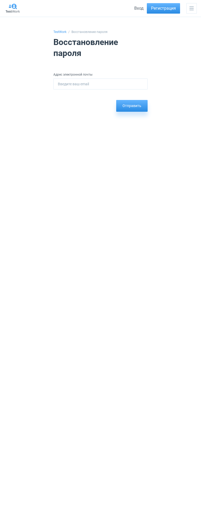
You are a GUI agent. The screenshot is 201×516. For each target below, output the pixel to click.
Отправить (131, 106)
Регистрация (163, 8)
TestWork (59, 32)
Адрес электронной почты (72, 74)
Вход (139, 8)
